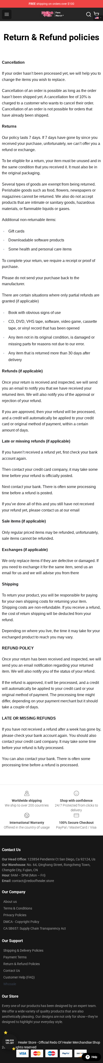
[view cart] (96, 14)
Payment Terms (15, 957)
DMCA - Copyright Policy (21, 922)
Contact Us (11, 970)
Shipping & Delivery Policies (23, 950)
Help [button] (94, 1057)
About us (10, 902)
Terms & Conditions (17, 908)
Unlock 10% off (10, 1041)
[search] (89, 14)
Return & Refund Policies (21, 964)
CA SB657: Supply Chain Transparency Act (34, 928)
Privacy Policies (14, 915)
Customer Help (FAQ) (19, 977)
